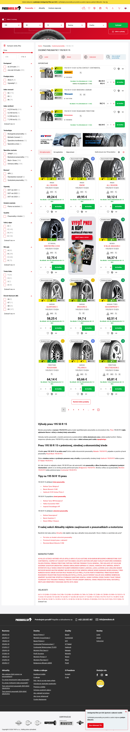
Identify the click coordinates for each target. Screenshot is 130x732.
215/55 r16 (5, 660)
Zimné (98, 638)
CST (56, 561)
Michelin (68, 654)
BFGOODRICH (102, 559)
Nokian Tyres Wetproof (51, 486)
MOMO (96, 570)
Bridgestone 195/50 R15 (87, 468)
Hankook (68, 647)
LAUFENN (101, 568)
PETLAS (75, 573)
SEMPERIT (41, 577)
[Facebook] (97, 675)
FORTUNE (76, 563)
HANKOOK (98, 566)
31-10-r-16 (103, 599)
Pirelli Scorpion (39, 654)
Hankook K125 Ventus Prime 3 (53, 492)
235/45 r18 (5, 650)
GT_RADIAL (91, 566)
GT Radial (68, 644)
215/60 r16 (5, 654)
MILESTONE (76, 570)
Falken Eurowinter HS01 (51, 504)
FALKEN (41, 563)
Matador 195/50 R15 (100, 451)
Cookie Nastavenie (40, 699)
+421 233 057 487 (85, 620)
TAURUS (107, 577)
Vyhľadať (118, 25)
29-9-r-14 (60, 599)
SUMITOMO (75, 577)
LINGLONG (112, 568)
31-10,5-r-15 (111, 599)
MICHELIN (68, 570)
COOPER (52, 561)
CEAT (120, 559)
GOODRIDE (41, 566)
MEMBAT (61, 570)
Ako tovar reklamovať (41, 696)
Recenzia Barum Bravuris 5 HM (53, 543)
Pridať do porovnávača (119, 69)
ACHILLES (41, 559)
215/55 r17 (5, 647)
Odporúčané (70, 152)
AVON (90, 559)
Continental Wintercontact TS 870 (45, 647)
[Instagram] (102, 675)
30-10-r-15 (81, 599)
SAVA (103, 575)
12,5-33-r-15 (50, 597)
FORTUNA (69, 563)
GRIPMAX (83, 566)
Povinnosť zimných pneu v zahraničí (55, 540)
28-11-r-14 (53, 599)
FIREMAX (54, 563)
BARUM (94, 559)
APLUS (62, 559)
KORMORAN (74, 568)
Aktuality (59, 533)
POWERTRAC (99, 573)
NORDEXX (41, 573)
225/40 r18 (5, 644)
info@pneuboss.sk (106, 619)
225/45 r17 (5, 638)
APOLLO (67, 559)
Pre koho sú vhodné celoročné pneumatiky (57, 537)
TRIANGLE (61, 580)
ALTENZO (49, 559)
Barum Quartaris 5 (49, 518)
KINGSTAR (60, 568)
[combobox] (12, 25)
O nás (67, 677)
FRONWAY (83, 563)
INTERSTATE (42, 568)
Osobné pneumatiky (58, 46)
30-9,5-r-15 (88, 599)
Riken (67, 660)
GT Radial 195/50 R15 (45, 461)
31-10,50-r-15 (119, 599)
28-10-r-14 (46, 599)
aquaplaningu (101, 439)
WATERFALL (116, 580)
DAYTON (68, 561)
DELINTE (80, 561)
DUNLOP (101, 561)
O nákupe (37, 677)
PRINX (107, 573)
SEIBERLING (116, 575)
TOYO (48, 580)
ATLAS (77, 559)
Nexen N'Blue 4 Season (51, 521)
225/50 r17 (5, 663)
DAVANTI (61, 561)
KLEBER (67, 568)
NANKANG (102, 570)
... (88, 409)
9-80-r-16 (114, 594)
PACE (64, 573)
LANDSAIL (88, 568)
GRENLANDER (74, 566)
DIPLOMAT (94, 561)
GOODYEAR (50, 566)
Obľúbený (89, 8)
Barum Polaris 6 (39, 641)
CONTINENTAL (43, 561)
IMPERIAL (110, 566)
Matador (68, 650)
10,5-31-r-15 (121, 594)
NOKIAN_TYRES (117, 570)
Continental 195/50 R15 (68, 470)
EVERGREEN (117, 561)
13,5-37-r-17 (82, 597)
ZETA (71, 582)
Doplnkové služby (39, 674)
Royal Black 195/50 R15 (54, 454)
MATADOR (41, 570)
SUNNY (89, 577)
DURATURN (108, 561)
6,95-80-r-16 (78, 594)
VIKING (94, 580)
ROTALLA (74, 575)
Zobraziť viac (8, 124)
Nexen (67, 657)
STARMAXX (67, 577)
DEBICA (73, 561)
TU (107, 2)
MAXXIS (48, 570)
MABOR (119, 568)
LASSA (94, 568)
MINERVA (84, 570)
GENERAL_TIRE (97, 563)
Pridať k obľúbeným (115, 69)
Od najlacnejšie (45, 152)
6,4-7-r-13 (41, 594)
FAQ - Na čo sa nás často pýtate (44, 680)
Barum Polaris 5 (39, 635)
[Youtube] (106, 675)
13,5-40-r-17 (91, 597)
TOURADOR (42, 580)
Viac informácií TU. (95, 725)
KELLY (49, 568)
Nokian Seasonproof (50, 515)
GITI (112, 563)
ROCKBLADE (66, 575)
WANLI (109, 580)
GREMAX (66, 566)
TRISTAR (69, 580)
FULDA (89, 563)
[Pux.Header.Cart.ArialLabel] (119, 8)
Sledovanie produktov (123, 69)
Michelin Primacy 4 (40, 657)
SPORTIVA (59, 577)
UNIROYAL (87, 580)
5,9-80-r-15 (48, 594)
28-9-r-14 (118, 597)
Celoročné (99, 641)
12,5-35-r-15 (58, 597)
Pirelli (67, 663)
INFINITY (117, 566)
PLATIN (86, 573)
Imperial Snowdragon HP (51, 506)
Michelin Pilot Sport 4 (41, 650)
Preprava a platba (39, 687)
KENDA (54, 568)
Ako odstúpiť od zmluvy (41, 693)
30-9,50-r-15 (96, 599)
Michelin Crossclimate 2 (42, 638)
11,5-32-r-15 (42, 597)
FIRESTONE (61, 563)
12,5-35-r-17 (66, 597)
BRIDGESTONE (112, 559)
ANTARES (55, 559)
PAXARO (69, 573)
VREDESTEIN (101, 580)
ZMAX (76, 582)
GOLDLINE (117, 563)
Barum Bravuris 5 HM (50, 489)
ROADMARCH (42, 575)
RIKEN (117, 573)
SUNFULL (83, 577)
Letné (98, 635)
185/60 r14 (5, 657)
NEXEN (109, 570)
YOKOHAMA (59, 582)
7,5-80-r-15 (91, 594)
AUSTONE (83, 559)
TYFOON (75, 580)
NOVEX (47, 573)
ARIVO (73, 559)
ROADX (59, 575)
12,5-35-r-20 (74, 597)
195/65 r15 (5, 641)
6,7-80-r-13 (62, 594)
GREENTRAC (58, 566)
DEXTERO (86, 561)
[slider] (3, 52)
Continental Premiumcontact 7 (44, 644)
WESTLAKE (42, 582)
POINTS (92, 573)
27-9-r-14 (105, 597)
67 (93, 409)
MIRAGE (90, 570)
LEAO (106, 568)
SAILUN (97, 575)
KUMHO (81, 568)
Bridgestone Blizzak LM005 (43, 663)
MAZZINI (54, 570)
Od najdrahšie (58, 152)
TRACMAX (54, 580)
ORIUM (53, 573)
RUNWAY (91, 575)
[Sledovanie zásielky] (83, 8)
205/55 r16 (5, 635)
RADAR (111, 573)
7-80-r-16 (85, 594)
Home (40, 46)
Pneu (111, 430)
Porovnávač (94, 8)
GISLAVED (106, 563)
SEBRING (108, 575)
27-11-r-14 (111, 597)
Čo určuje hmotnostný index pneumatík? (15, 680)
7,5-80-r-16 (98, 594)
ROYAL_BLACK (83, 575)
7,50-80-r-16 (106, 594)
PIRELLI (81, 573)
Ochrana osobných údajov (42, 690)
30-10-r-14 (74, 599)
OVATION (59, 573)
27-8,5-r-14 (98, 597)
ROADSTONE (52, 575)
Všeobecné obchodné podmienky (45, 684)
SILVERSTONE (50, 577)
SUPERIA (95, 577)
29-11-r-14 (67, 599)
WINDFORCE (50, 582)
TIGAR (112, 577)
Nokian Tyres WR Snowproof (53, 501)
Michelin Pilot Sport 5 (41, 660)
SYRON (101, 577)
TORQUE (117, 577)
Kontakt (67, 674)
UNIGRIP (81, 580)
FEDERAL (47, 563)
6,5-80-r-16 (70, 594)
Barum (67, 635)
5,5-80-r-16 (55, 594)
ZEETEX (66, 582)
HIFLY (104, 566)
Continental (69, 638)
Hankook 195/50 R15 (108, 458)
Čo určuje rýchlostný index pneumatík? (15, 683)
